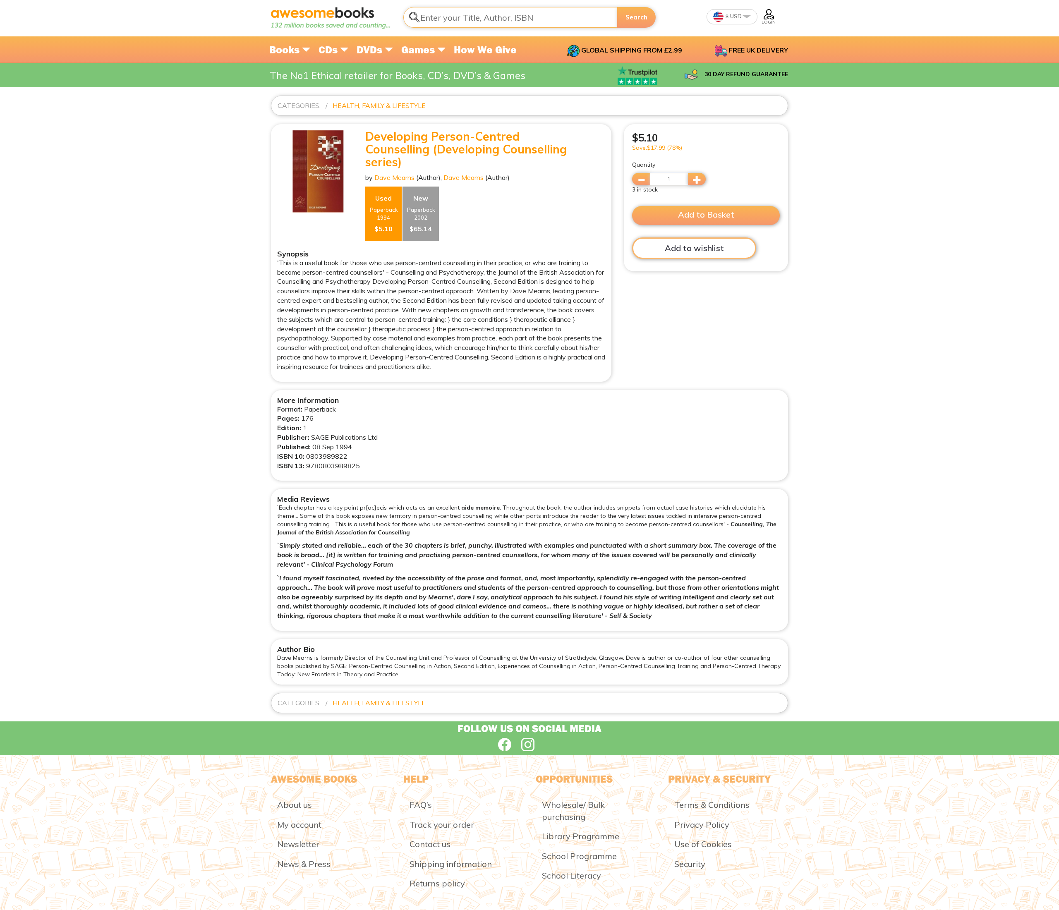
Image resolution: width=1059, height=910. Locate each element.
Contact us (430, 844)
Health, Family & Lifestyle (379, 105)
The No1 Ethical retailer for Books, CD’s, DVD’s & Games (397, 75)
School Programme (579, 856)
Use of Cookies (703, 844)
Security (689, 864)
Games (419, 49)
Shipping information (451, 864)
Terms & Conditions (712, 805)
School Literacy (571, 875)
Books (285, 49)
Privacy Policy (701, 824)
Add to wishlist (694, 248)
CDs (329, 49)
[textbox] (510, 17)
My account (299, 824)
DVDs (371, 49)
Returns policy (437, 883)
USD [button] (735, 16)
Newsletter (298, 844)
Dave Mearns (394, 177)
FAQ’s (421, 805)
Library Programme (580, 836)
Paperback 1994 (384, 213)
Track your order (442, 824)
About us (294, 805)
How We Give (485, 49)
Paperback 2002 (421, 213)
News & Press (304, 864)
